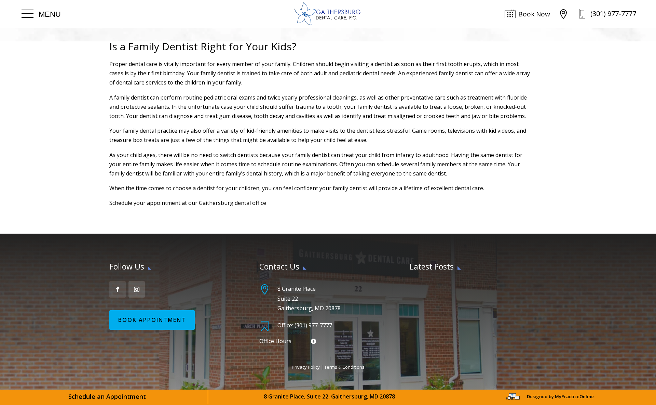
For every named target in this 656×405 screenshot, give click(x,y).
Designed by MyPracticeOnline (560, 396)
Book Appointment (152, 320)
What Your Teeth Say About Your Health (460, 287)
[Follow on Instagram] (136, 289)
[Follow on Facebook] (117, 289)
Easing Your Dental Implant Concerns (456, 305)
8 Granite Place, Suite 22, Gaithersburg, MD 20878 (329, 396)
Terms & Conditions (344, 367)
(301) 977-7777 (613, 13)
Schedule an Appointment (107, 396)
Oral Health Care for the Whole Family (457, 322)
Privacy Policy (306, 367)
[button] (41, 14)
